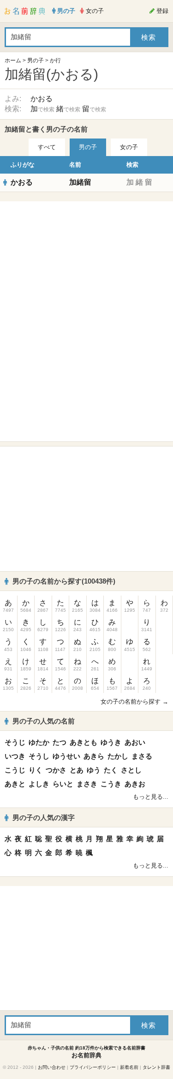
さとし (131, 770)
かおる (41, 98)
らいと (63, 784)
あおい (135, 742)
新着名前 (129, 1067)
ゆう (94, 770)
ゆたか (39, 742)
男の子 (35, 60)
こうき (111, 784)
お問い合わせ (52, 1067)
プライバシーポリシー (93, 1067)
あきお (135, 784)
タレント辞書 (156, 1067)
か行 (55, 60)
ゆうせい (66, 756)
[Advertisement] (87, 263)
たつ (59, 742)
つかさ (56, 770)
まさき (87, 784)
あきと (15, 784)
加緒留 (80, 182)
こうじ (15, 770)
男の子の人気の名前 (43, 721)
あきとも (83, 742)
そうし (39, 756)
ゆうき (111, 742)
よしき (39, 784)
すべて (47, 147)
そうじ (15, 742)
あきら (94, 756)
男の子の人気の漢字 (43, 817)
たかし (117, 756)
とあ (77, 770)
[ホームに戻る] (25, 11)
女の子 (129, 147)
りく (35, 770)
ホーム (13, 60)
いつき (15, 756)
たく (111, 770)
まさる (141, 756)
